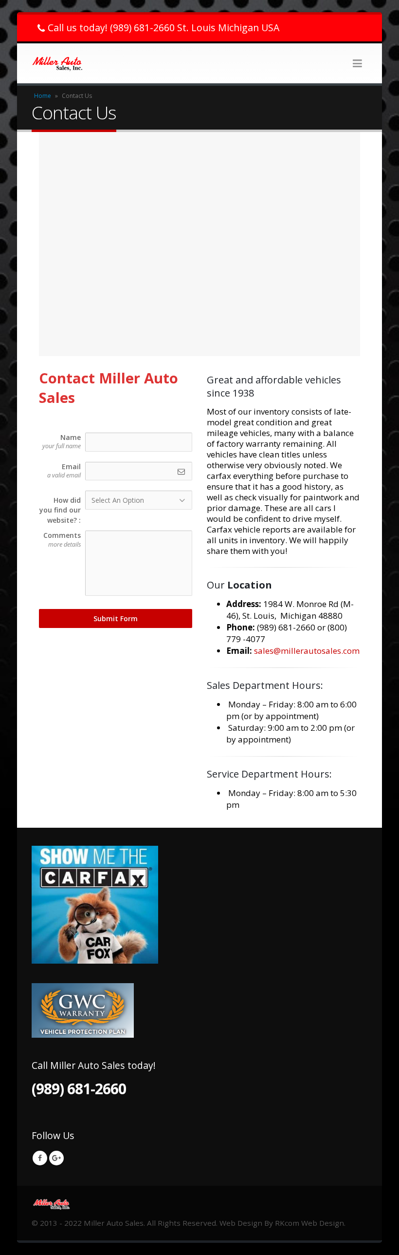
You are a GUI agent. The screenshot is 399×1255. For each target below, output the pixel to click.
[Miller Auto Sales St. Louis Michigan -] (58, 63)
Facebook (40, 1158)
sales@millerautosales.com (307, 650)
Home (42, 96)
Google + (56, 1158)
